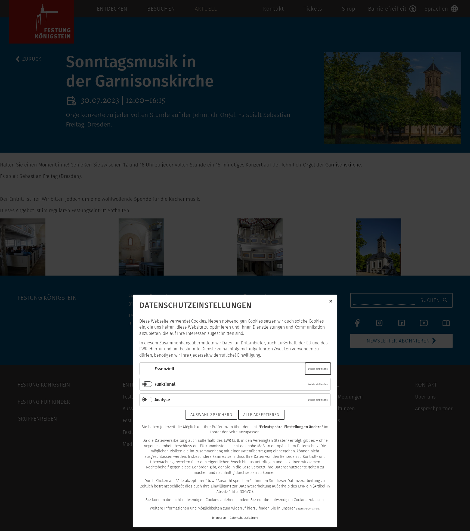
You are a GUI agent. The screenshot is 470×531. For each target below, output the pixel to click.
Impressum (219, 518)
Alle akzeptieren (261, 414)
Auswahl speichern (211, 414)
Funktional (164, 384)
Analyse (162, 399)
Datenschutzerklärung (308, 508)
